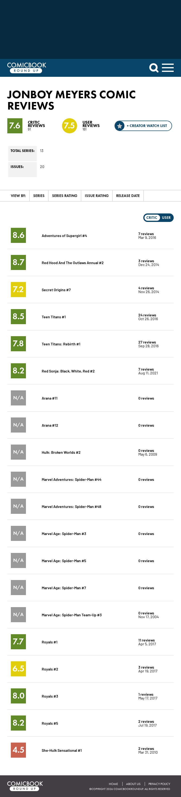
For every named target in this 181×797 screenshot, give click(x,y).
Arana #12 (50, 424)
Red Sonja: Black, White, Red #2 (68, 370)
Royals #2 (50, 668)
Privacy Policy (159, 784)
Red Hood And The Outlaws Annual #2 (73, 262)
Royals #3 (50, 695)
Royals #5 (50, 722)
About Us (133, 784)
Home (113, 784)
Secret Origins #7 (56, 289)
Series (39, 195)
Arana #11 (50, 397)
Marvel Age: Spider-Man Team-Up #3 (72, 614)
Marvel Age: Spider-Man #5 (64, 560)
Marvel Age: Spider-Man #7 (64, 587)
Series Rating (64, 195)
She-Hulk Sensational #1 (62, 750)
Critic (151, 217)
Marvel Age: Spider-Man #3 (64, 533)
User (166, 217)
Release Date (128, 195)
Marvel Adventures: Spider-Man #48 (71, 506)
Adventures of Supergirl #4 (64, 235)
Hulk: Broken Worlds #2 (61, 452)
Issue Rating (97, 195)
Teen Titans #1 (54, 316)
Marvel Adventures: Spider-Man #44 (71, 479)
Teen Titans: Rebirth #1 (61, 343)
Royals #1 (50, 641)
